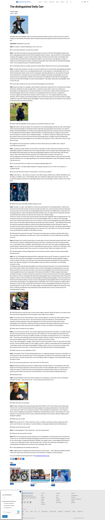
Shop (67, 1)
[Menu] (88, 2)
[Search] (82, 2)
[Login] (85, 2)
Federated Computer (80, 518)
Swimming (43, 504)
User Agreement (74, 495)
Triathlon (43, 497)
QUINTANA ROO (60, 511)
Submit (5, 516)
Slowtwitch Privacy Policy (76, 499)
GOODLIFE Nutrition (53, 511)
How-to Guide (58, 502)
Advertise (73, 502)
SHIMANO (73, 511)
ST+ (71, 1)
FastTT (27, 511)
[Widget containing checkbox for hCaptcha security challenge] (11, 512)
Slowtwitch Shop (7, 507)
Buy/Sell (45, 1)
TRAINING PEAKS (79, 511)
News (42, 495)
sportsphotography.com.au (42, 455)
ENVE (35, 511)
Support (72, 500)
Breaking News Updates (9, 505)
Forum (57, 1)
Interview (13, 464)
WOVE (23, 513)
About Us (73, 497)
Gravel (42, 500)
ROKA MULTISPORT (67, 511)
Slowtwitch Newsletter (9, 503)
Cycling (42, 499)
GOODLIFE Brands (45, 511)
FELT (39, 511)
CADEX (23, 511)
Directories (51, 1)
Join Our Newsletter (7, 495)
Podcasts (62, 1)
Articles (40, 1)
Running (42, 502)
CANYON (31, 511)
